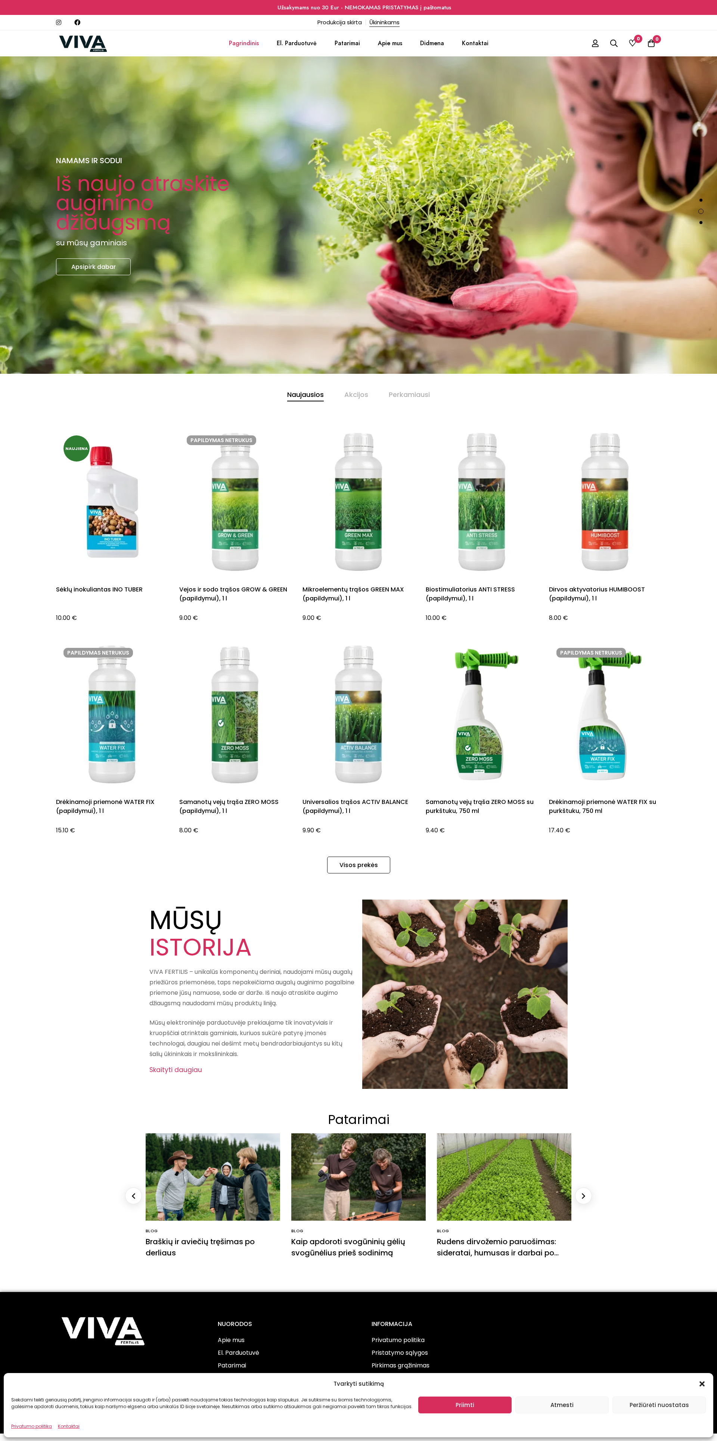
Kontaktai (69, 1426)
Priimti (465, 1405)
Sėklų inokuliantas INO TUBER (99, 589)
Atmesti (562, 1405)
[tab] (305, 395)
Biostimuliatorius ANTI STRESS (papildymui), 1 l (470, 594)
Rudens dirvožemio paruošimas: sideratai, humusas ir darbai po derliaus (496, 1252)
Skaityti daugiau (175, 1069)
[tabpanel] (358, 640)
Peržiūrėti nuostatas (659, 1405)
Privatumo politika (31, 1426)
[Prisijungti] (595, 43)
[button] (702, 1384)
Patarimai (358, 1119)
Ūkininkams (384, 22)
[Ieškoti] (614, 43)
